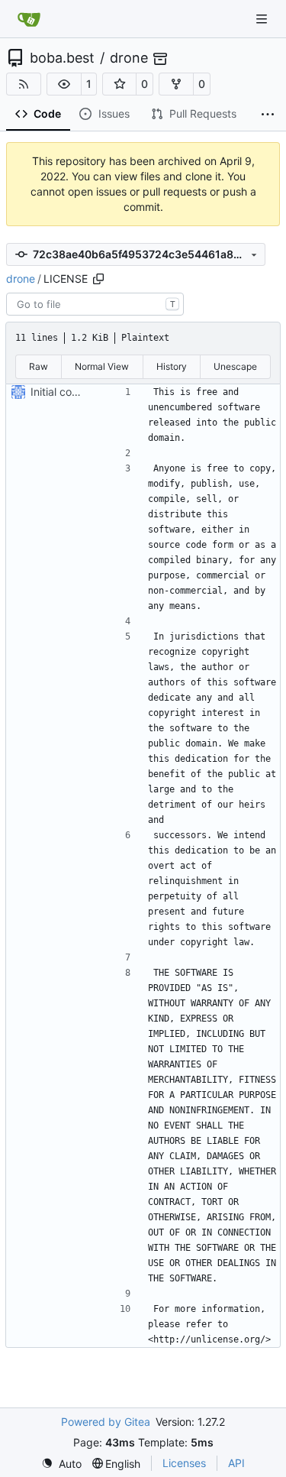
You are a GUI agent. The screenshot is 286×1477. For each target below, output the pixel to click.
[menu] (61, 1463)
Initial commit (63, 391)
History (171, 366)
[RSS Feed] (23, 84)
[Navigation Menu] (263, 18)
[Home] (29, 19)
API (236, 1462)
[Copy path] (98, 279)
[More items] (267, 115)
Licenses (184, 1462)
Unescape (235, 366)
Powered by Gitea (105, 1421)
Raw (38, 366)
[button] (64, 84)
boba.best (62, 58)
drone (129, 58)
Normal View (102, 366)
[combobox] (95, 304)
